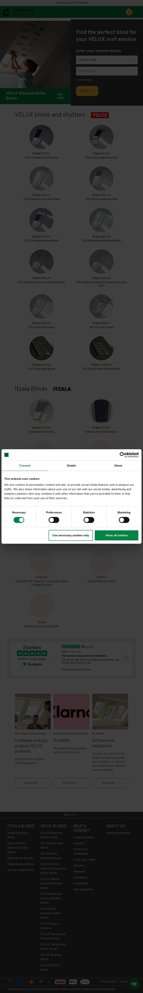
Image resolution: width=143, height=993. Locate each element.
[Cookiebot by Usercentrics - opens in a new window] (122, 455)
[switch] (54, 520)
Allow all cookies (116, 535)
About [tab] (118, 465)
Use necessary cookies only (71, 535)
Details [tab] (71, 465)
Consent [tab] (24, 465)
